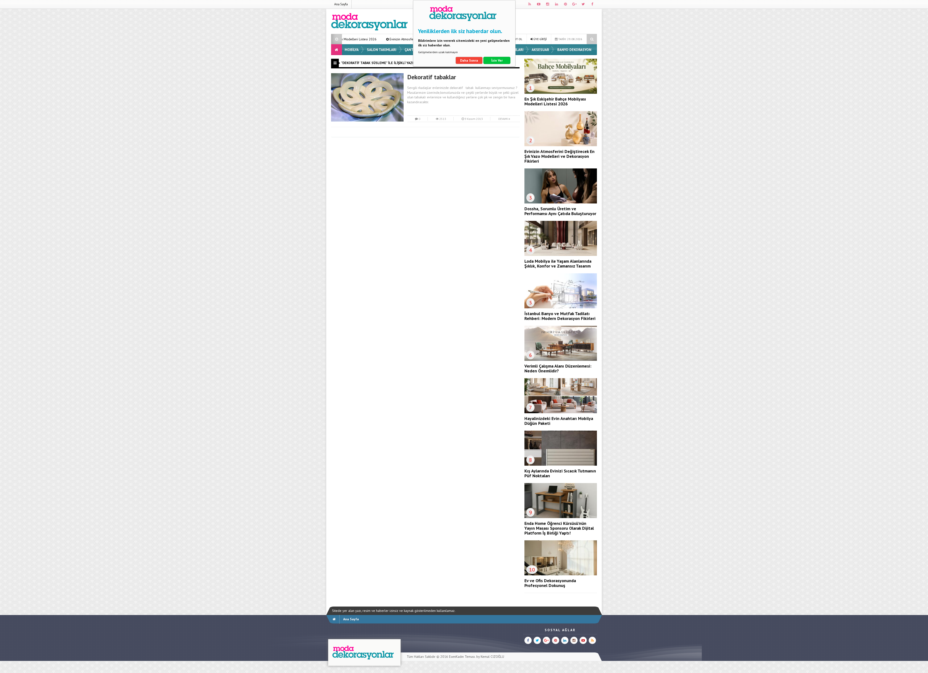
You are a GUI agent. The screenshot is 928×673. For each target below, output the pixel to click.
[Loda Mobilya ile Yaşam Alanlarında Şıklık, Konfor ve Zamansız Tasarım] (560, 255)
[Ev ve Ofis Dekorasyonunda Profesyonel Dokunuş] (560, 574)
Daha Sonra (469, 60)
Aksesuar (540, 49)
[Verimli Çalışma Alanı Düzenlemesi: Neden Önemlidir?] (560, 359)
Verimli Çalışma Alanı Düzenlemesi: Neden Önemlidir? (557, 368)
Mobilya (352, 49)
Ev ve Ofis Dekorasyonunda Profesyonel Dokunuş (550, 583)
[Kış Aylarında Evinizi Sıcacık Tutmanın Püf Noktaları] (560, 464)
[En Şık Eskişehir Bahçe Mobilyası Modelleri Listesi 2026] (560, 92)
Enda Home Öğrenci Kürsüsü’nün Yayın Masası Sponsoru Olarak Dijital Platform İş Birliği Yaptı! (559, 528)
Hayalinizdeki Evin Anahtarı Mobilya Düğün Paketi (558, 421)
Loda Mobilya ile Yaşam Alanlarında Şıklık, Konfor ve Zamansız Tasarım (557, 263)
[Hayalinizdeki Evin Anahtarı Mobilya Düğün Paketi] (560, 412)
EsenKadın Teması (462, 656)
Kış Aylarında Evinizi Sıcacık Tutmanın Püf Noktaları (560, 473)
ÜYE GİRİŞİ (540, 39)
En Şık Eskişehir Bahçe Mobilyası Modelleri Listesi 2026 (555, 101)
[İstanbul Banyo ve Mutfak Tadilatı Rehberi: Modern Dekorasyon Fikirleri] (560, 307)
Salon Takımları (381, 49)
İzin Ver (497, 60)
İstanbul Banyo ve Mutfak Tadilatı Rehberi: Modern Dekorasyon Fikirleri (559, 316)
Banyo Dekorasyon (574, 49)
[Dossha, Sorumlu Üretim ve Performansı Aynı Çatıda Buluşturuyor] (560, 202)
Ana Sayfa (341, 4)
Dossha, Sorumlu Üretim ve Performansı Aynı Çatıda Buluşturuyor (560, 211)
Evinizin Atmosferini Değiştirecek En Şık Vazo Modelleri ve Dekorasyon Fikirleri (386, 39)
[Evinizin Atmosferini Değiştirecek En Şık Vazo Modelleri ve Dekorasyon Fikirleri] (560, 145)
